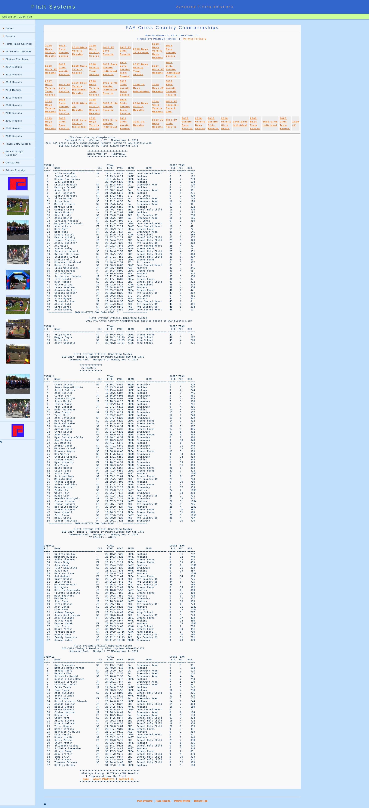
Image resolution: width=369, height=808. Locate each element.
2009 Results (14, 105)
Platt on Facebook (17, 59)
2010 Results (14, 97)
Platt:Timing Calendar (19, 44)
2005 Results (14, 136)
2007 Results (14, 120)
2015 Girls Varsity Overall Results (94, 106)
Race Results (163, 800)
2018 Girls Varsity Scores (79, 69)
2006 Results (14, 128)
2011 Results (14, 90)
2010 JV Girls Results (171, 123)
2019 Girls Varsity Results (79, 50)
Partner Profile (182, 800)
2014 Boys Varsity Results (140, 106)
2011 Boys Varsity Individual (79, 123)
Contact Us (13, 162)
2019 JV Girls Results (125, 50)
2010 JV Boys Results (158, 123)
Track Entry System (18, 144)
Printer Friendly (15, 170)
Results (10, 36)
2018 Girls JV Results (51, 69)
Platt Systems (145, 800)
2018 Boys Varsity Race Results (157, 51)
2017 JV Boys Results (64, 88)
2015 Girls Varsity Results (110, 106)
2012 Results (14, 82)
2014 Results (14, 67)
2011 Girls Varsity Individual (110, 123)
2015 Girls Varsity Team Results (125, 106)
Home (9, 28)
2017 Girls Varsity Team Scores (50, 88)
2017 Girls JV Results (158, 69)
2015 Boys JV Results (158, 88)
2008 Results (14, 113)
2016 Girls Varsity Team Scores (125, 88)
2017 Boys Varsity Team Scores (125, 69)
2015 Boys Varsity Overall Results (171, 88)
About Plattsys (103, 779)
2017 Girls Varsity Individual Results (173, 69)
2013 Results (14, 74)
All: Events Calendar (18, 51)
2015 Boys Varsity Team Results (64, 106)
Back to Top (201, 800)
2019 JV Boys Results (108, 50)
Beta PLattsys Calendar (14, 153)
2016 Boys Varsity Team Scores (94, 88)
